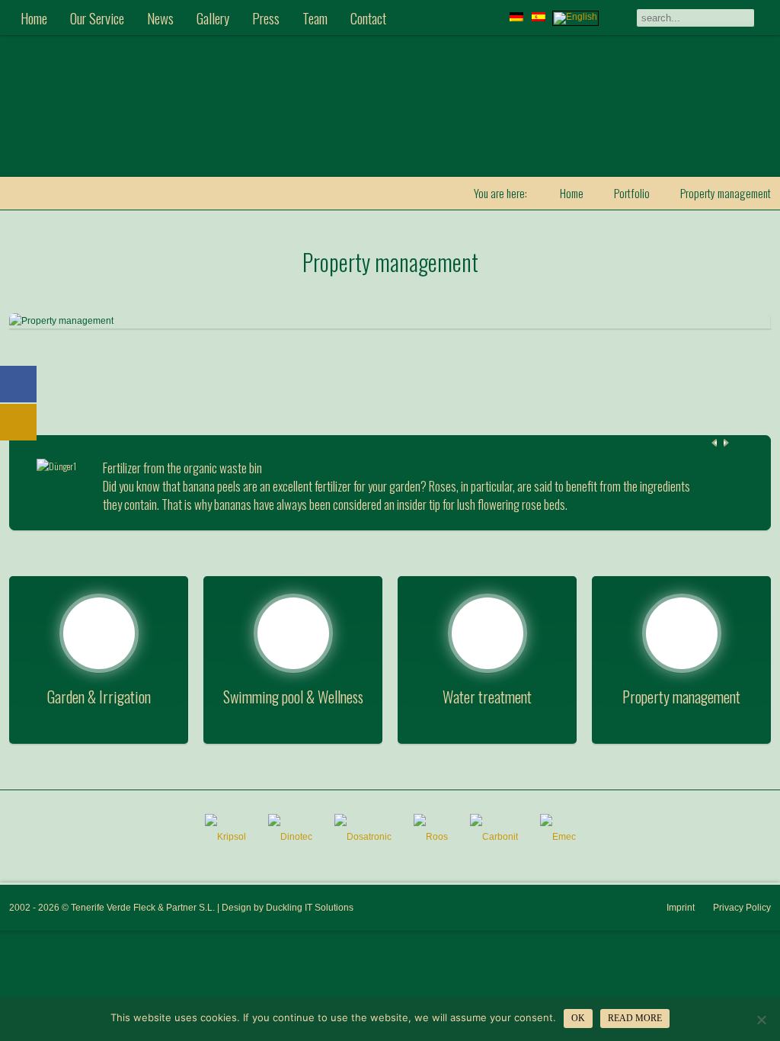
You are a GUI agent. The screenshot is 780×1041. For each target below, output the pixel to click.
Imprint (681, 907)
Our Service (97, 17)
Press (266, 17)
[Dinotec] (290, 836)
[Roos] (431, 836)
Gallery (213, 17)
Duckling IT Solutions (309, 907)
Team (315, 17)
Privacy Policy (742, 907)
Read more (635, 1018)
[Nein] (761, 1019)
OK (578, 1018)
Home (34, 17)
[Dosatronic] (363, 836)
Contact (368, 17)
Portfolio (632, 192)
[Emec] (558, 836)
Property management (390, 262)
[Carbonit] (494, 836)
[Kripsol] (225, 836)
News (160, 17)
